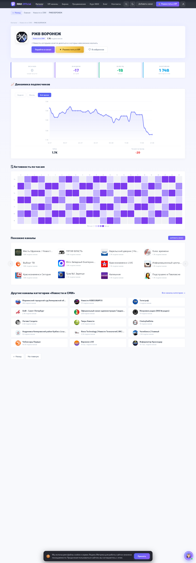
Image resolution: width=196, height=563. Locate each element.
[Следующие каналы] (185, 264)
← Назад (16, 12)
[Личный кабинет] (182, 4)
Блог (105, 4)
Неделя (20, 95)
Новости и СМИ (39, 12)
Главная (27, 12)
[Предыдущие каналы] (10, 264)
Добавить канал (176, 238)
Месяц (32, 95)
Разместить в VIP (71, 49)
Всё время (44, 95)
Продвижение (79, 4)
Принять (142, 556)
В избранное (98, 49)
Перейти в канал (43, 49)
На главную (33, 356)
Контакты (116, 4)
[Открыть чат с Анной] (188, 555)
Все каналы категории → (173, 293)
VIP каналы (52, 4)
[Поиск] (126, 4)
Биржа (65, 4)
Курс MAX (94, 4)
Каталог (39, 4)
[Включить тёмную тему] (132, 4)
